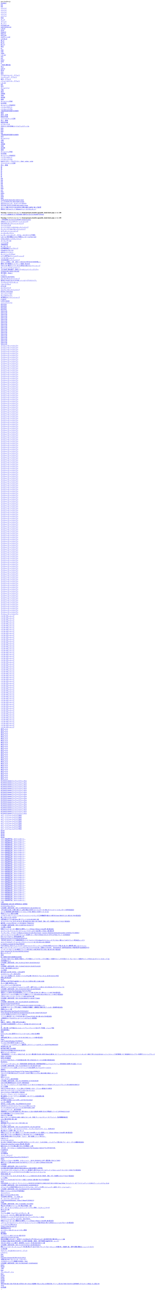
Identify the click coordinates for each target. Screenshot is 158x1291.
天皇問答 (4, 1164)
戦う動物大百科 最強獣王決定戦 (11, 957)
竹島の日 (4, 1075)
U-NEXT (3, 299)
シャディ (4, 275)
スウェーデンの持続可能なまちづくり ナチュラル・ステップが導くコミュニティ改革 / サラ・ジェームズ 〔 (36, 1187)
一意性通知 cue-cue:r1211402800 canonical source (16, 219)
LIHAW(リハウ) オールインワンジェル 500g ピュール (18, 1105)
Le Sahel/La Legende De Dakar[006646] (13, 944)
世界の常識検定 (6, 1058)
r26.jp (2, 30)
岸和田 (3, 93)
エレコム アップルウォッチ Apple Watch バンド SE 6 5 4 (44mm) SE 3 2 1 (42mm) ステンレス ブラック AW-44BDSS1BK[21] (40, 1084)
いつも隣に (4, 1178)
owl (2, 58)
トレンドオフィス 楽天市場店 (11, 1109)
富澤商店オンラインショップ (10, 297)
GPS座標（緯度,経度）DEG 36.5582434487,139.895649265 (19, 1263)
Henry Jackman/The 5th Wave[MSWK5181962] (15, 951)
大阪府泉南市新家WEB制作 (10, 111)
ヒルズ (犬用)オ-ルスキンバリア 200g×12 (14, 1014)
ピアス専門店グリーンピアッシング (12, 256)
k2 (1, 48)
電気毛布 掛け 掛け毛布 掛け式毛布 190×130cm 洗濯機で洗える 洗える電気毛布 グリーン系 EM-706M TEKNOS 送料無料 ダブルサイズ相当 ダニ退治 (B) (50, 1284)
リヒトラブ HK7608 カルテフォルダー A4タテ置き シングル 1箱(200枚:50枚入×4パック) (29, 1073)
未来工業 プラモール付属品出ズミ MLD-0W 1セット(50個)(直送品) (22, 1134)
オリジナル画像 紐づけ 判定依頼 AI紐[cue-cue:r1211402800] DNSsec (22, 214)
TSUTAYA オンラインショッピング (12, 223)
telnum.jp (3, 32)
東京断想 (4, 1233)
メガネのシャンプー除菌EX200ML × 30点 (14, 1261)
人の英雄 (4, 970)
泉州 (2, 91)
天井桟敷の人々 (6, 961)
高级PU (3, 1069)
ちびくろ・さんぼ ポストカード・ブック (14, 1250)
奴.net (2, 42)
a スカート (4, 1252)
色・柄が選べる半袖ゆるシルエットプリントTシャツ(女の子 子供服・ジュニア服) (27, 1028)
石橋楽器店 (4, 244)
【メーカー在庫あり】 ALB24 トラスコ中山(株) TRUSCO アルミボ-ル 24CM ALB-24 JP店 (30, 976)
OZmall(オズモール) (7, 250)
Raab (2, 1181)
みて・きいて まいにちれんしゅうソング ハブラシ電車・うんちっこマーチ (25, 1207)
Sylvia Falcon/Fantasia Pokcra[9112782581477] (15, 1157)
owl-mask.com (5, 25)
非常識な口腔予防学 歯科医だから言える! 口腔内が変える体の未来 (22, 981)
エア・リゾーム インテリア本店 (11, 815)
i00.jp (2, 70)
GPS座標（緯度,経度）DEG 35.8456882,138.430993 (17, 1204)
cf (1, 63)
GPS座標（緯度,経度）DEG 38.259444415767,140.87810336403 (21, 1189)
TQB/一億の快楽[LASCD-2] (9, 968)
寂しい (3, 1020)
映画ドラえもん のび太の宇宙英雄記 (13, 1191)
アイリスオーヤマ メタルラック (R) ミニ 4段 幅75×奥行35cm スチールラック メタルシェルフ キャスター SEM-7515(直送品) (41, 1170)
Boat (2, 1274)
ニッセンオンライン (7, 233)
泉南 (2, 99)
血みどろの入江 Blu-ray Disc (10, 1195)
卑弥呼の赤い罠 (6, 1046)
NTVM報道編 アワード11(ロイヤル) (12, 1113)
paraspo (3, 1000)
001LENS (4, 304)
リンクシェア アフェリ (9, 77)
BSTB (2, 1266)
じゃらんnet (4, 242)
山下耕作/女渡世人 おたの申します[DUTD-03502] (17, 1100)
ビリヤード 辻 (5, 124)
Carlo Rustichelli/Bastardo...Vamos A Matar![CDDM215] (17, 1200)
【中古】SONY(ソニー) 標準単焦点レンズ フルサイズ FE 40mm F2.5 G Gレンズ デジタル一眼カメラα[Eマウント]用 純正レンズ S (42, 940)
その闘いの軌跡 (6, 927)
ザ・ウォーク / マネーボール (10, 1198)
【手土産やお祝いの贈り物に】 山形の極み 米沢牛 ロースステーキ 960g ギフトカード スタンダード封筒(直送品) (37, 910)
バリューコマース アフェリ (10, 81)
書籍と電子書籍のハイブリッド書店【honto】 (15, 263)
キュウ (3, 19)
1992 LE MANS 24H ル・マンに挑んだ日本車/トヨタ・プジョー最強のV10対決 (26, 1088)
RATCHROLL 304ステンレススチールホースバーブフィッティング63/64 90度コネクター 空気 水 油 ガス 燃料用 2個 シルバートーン (43, 945)
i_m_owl (3, 55)
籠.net (2, 41)
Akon (2, 1285)
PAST (2, 1282)
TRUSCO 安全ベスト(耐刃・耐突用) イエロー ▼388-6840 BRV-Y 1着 (23, 1243)
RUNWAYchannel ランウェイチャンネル (14, 781)
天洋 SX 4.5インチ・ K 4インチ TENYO (13, 203)
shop (2, 72)
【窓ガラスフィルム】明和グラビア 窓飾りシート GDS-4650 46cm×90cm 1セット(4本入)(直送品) (32, 994)
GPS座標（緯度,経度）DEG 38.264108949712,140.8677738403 (20, 998)
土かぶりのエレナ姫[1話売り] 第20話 (13, 1092)
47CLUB (3, 286)
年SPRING (4, 1062)
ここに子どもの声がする (9, 1224)
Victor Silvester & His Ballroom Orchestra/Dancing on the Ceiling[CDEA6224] (24, 1012)
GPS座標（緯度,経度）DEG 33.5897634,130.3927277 (17, 925)
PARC (3, 1277)
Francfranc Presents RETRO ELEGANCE (13, 1257)
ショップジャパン (6, 302)
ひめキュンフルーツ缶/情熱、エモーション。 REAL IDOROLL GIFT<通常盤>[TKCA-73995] (30, 1160)
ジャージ (4, 8)
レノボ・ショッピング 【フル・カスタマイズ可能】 (18, 235)
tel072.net (3, 35)
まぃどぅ (4, 23)
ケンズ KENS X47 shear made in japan (12, 201)
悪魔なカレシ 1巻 (6, 1009)
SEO (2, 86)
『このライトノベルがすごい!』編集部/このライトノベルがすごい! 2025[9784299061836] (29, 1044)
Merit (2, 979)
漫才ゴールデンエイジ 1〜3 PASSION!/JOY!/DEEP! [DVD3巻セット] (23, 1005)
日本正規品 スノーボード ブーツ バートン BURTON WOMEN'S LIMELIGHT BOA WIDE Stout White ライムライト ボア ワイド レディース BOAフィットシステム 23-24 (55, 1183)
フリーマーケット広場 (8, 118)
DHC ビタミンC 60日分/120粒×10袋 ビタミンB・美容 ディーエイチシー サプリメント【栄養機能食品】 (34, 1117)
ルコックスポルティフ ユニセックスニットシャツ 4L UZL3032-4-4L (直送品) (25, 942)
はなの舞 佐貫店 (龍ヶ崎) (9, 1119)
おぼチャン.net (5, 37)
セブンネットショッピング (9, 231)
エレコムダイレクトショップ (10, 278)
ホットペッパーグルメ (8, 254)
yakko (2, 53)
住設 (2, 18)
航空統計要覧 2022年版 (8, 1048)
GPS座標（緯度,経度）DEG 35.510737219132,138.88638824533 (21, 1245)
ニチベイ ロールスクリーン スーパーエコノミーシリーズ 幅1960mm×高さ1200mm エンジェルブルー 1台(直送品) (37, 1222)
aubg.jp (3, 68)
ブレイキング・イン (7, 1272)
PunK (2, 1202)
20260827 (4, 3)
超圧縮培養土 (5, 1030)
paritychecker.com (6, 27)
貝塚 (2, 95)
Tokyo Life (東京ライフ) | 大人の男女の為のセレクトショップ (20, 265)
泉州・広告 (4, 114)
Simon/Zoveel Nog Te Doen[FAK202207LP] (14, 938)
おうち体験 (4, 1086)
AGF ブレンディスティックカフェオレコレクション (18, 1090)
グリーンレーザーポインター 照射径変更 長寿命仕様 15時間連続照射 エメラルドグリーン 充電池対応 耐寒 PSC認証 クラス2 (41, 1064)
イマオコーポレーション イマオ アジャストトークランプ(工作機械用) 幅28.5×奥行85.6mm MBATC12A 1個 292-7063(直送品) (41, 915)
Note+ (3, 1039)
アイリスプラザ (6, 225)
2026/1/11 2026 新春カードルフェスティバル (15, 126)
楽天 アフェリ (6, 79)
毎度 (2, 113)
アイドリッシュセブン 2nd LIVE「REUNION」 (16, 1219)
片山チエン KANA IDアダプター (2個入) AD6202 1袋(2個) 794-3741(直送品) (25, 1179)
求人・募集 (4, 120)
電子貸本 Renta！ (7, 273)
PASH (2, 1278)
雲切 (2, 955)
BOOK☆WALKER (7, 291)
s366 (2, 51)
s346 (2, 50)
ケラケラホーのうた (7, 1140)
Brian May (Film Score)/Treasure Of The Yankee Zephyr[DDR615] (20, 1071)
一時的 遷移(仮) (6, 65)
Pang (2, 1256)
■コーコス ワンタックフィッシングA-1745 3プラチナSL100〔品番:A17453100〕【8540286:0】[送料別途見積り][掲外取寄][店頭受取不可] (45, 947)
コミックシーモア (6, 293)
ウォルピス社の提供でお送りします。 (13, 1042)
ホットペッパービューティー (10, 267)
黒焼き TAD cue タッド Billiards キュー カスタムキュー (18, 209)
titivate (3, 830)
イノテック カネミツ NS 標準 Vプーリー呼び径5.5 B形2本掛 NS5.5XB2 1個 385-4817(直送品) (31, 949)
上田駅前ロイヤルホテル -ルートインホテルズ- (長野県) (19, 1018)
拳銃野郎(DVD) (6, 1228)
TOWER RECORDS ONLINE (10, 271)
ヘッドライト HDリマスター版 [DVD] (13, 1235)
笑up (2, 67)
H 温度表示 (4, 1150)
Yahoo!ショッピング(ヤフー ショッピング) (14, 221)
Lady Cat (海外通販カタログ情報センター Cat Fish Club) (18, 237)
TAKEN (3, 1211)
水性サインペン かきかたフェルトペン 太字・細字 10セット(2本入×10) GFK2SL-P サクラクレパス (32, 987)
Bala (2, 1270)
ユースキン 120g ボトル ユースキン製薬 (14, 1230)
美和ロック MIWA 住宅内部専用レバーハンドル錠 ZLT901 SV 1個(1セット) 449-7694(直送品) (31, 992)
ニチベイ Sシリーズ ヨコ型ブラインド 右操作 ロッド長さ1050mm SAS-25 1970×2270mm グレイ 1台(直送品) (35, 934)
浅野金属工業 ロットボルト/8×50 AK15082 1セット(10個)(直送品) (22, 1037)
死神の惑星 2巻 (6, 1174)
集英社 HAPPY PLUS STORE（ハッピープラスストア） (19, 280)
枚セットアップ (6, 953)
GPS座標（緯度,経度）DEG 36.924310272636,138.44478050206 (21, 989)
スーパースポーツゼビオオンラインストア (15, 227)
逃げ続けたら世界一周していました (12, 1130)
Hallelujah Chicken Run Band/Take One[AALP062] (16, 991)
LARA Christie (5, 301)
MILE (2, 1159)
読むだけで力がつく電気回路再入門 (12, 936)
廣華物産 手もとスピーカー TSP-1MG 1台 (14, 1123)
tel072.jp (3, 33)
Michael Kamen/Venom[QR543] (10, 1003)
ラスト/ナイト (5, 1193)
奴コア (3, 44)
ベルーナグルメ (6, 284)
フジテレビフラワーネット (9, 282)
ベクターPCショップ (7, 258)
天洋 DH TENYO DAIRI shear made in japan (14, 205)
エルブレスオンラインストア (10, 290)
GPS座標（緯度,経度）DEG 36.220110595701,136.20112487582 (20, 1127)
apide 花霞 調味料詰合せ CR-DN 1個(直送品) (15, 1082)
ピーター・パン (6, 1125)
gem (2, 56)
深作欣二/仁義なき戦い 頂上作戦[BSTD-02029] (16, 1104)
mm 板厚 (3, 1287)
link (2, 5)
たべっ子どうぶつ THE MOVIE (11, 985)
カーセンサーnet (6, 240)
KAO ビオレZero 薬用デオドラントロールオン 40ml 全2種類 (20, 1033)
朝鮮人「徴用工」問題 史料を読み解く (13, 1022)
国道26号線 (4, 116)
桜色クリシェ (5, 1077)
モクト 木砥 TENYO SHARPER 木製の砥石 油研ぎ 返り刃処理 (21, 207)
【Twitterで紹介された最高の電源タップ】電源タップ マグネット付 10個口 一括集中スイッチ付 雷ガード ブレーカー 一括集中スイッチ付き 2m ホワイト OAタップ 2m (55, 959)
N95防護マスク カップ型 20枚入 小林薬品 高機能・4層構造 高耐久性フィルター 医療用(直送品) (32, 1007)
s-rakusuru (4, 1151)
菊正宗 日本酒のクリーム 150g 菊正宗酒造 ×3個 (16, 1205)
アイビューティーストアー (9, 345)
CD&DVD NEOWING (8, 277)
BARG (3, 1280)
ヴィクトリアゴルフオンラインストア (13, 229)
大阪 (2, 90)
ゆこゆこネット (6, 246)
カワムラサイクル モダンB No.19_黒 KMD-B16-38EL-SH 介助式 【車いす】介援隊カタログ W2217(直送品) (35, 921)
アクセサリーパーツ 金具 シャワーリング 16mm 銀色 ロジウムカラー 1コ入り (26, 1067)
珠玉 (2, 46)
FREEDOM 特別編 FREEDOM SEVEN (13, 1050)
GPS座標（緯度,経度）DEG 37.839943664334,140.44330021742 (21, 908)
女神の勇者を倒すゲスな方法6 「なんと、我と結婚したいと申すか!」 (23, 1136)
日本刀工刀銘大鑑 (6, 1115)
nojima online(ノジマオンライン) (11, 239)
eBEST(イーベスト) (7, 252)
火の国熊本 (4, 1153)
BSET (2, 1265)
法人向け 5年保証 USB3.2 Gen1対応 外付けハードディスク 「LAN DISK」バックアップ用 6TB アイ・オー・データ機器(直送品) (42, 1142)
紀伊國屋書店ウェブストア (9, 248)
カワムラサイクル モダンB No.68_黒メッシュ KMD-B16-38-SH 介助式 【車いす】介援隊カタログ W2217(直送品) (37, 1176)
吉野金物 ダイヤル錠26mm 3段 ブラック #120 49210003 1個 (20, 919)
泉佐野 (3, 97)
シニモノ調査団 (6, 1102)
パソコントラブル (6, 109)
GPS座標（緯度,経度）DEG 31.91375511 (14, 1166)
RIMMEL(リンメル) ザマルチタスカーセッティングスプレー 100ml (22, 1217)
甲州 (2, 1035)
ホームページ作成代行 (8, 105)
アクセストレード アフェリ (10, 75)
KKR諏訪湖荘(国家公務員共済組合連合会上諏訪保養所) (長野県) (22, 1168)
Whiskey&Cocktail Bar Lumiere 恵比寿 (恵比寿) (15, 1144)
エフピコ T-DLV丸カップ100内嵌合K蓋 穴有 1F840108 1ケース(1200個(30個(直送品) (28, 1060)
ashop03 (3, 1232)
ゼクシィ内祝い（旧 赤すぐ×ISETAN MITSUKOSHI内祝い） (21, 262)
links (2, 128)
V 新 (2, 902)
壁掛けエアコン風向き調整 (9, 913)
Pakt (2, 1254)
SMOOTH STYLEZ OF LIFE (10, 1237)
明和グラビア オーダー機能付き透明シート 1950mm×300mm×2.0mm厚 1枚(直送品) (27, 929)
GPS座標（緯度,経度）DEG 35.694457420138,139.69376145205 (21, 966)
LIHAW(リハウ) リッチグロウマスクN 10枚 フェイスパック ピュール (23, 1172)
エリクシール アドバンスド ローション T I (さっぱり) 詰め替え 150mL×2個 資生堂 (27, 931)
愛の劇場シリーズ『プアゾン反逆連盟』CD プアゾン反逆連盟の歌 (22, 1096)
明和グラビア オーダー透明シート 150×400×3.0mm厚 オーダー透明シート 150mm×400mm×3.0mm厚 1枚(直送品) (37, 1132)
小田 (2, 1268)
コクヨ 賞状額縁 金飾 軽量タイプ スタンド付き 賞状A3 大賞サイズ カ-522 (25, 911)
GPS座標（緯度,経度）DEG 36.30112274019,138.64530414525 (20, 962)
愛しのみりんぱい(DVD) (9, 917)
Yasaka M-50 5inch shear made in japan (12, 200)
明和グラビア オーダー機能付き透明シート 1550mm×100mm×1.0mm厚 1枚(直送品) (27, 1221)
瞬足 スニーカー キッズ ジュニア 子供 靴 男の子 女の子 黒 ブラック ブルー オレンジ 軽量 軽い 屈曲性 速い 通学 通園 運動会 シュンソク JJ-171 (47, 1247)
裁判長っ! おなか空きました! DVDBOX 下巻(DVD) (17, 923)
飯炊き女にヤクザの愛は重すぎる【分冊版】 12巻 (17, 1146)
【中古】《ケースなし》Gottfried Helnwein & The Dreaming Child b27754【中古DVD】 (28, 1148)
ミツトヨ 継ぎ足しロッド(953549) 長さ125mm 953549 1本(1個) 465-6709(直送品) (26, 1016)
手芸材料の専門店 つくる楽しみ (12, 1196)
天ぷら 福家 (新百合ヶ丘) (9, 983)
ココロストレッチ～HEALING (11, 974)
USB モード (4, 1138)
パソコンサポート (6, 107)
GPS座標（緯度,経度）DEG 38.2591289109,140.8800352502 (19, 1002)
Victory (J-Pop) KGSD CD (9, 1226)
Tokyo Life (4, 311)
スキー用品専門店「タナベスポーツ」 (13, 839)
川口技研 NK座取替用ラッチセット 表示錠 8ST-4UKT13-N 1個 (21, 1024)
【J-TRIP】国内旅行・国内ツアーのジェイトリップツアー (20, 269)
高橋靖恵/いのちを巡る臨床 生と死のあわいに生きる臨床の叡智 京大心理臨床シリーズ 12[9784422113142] (35, 1111)
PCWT (3, 1275)
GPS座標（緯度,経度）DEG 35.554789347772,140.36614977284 (21, 1066)
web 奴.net (4, 39)
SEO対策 (3, 103)
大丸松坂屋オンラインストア (10, 260)
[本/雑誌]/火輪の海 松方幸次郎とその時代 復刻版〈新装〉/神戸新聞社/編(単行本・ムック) (30, 1241)
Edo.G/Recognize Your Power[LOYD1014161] (15, 1011)
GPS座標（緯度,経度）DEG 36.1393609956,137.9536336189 (19, 1081)
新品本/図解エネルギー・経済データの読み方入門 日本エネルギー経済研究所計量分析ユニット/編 (33, 1239)
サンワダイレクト (6, 295)
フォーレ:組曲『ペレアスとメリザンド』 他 (15, 1213)
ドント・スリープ (6, 1155)
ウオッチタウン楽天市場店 (9, 1079)
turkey (2, 60)
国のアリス (4, 1121)
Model (2, 964)
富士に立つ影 (5, 1209)
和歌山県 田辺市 (6, 977)
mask (2, 61)
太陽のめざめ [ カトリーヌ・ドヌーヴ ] (13, 1259)
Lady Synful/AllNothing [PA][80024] (12, 1041)
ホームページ (5, 88)
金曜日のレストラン (7, 1098)
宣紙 (2, 1032)
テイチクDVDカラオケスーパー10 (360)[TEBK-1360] (18, 1107)
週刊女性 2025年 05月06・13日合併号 (13, 972)
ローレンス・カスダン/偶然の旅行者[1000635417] (17, 1215)
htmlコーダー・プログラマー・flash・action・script (17, 161)
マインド (4, 21)
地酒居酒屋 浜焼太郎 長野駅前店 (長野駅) (14, 904)
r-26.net (3, 28)
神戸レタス (4, 729)
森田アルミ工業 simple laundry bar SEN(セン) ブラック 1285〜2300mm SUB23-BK (26, 1162)
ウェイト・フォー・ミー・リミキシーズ (14, 1094)
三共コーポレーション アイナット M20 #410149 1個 (17, 996)
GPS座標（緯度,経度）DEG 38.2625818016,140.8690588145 (19, 1185)
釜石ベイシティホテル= (8, 1052)
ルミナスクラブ (6, 288)
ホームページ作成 (6, 101)
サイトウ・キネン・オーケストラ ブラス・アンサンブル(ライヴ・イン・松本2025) (28, 1128)
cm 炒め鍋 (4, 1248)
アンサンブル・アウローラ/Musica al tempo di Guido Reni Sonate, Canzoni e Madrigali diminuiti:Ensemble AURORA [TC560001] (40, 933)
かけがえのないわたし (8, 906)
